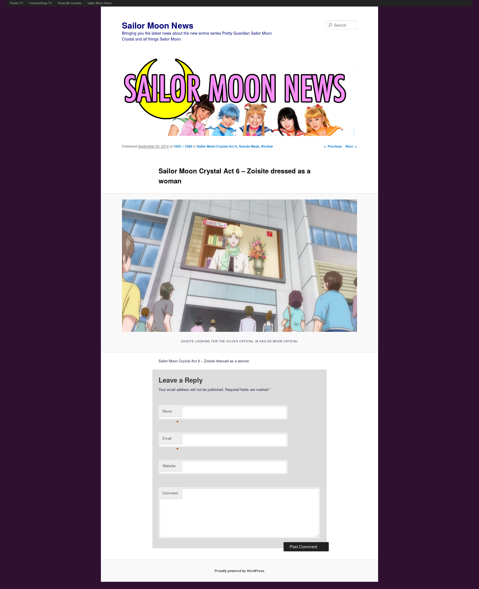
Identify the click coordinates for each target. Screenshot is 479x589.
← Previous (332, 146)
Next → (351, 146)
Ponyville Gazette (69, 3)
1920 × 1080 (182, 146)
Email (170, 440)
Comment (170, 493)
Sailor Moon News (99, 3)
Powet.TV (16, 3)
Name (170, 412)
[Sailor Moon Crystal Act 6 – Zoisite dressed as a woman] (239, 265)
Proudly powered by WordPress (239, 570)
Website (168, 465)
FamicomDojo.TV (40, 3)
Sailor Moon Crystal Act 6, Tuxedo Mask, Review (235, 146)
